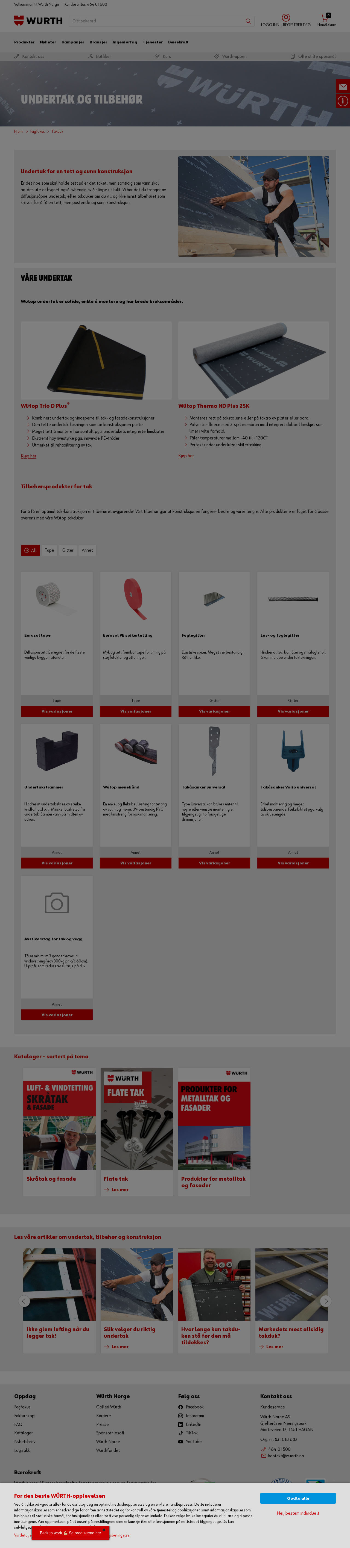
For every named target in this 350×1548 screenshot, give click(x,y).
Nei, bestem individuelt (298, 1513)
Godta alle (298, 1498)
